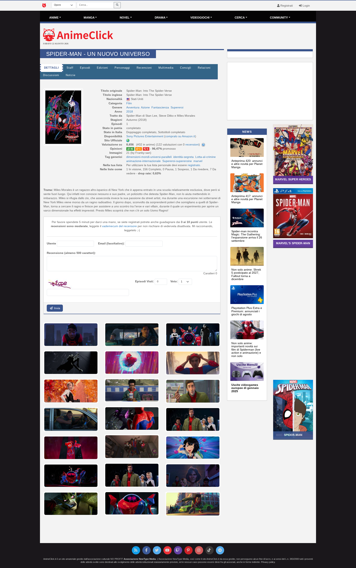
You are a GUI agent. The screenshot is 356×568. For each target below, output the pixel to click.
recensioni (192, 144)
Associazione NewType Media (140, 559)
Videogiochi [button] (200, 17)
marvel (197, 161)
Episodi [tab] (85, 67)
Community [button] (279, 17)
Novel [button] (125, 17)
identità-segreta (183, 156)
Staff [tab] (70, 67)
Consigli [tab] (185, 67)
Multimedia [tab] (165, 67)
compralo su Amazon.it (180, 136)
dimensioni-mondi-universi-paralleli (149, 156)
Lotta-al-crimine (205, 156)
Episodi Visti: (144, 281)
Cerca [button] (240, 17)
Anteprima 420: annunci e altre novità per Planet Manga (246, 164)
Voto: (174, 281)
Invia (56, 308)
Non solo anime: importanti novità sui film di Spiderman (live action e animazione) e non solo (246, 350)
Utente (51, 243)
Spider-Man (293, 435)
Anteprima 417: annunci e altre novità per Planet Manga (246, 199)
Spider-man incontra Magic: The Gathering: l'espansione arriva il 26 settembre (246, 236)
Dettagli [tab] (51, 67)
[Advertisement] (224, 36)
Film (129, 103)
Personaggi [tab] (122, 67)
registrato (194, 165)
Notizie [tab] (70, 75)
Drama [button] (160, 17)
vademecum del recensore (119, 226)
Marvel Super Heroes (293, 179)
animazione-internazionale (143, 161)
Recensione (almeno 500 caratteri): (71, 253)
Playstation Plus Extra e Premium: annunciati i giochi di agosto (246, 311)
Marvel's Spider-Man (293, 243)
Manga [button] (89, 17)
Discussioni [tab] (51, 75)
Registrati (286, 5)
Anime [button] (54, 17)
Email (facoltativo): (111, 243)
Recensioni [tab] (144, 67)
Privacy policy (268, 562)
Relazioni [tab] (204, 67)
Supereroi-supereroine (177, 161)
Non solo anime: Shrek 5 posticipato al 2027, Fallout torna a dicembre (246, 274)
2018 (129, 111)
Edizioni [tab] (102, 67)
